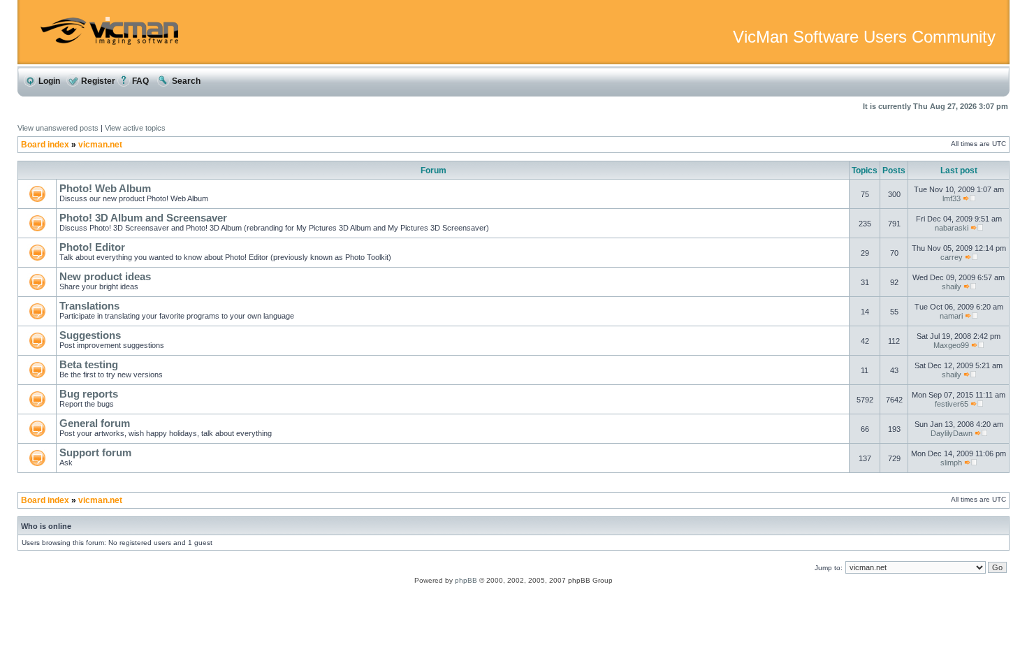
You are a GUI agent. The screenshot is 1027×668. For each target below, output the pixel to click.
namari (951, 316)
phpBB (466, 580)
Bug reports (88, 394)
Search (185, 81)
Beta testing (88, 364)
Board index (45, 145)
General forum (94, 423)
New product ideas (105, 276)
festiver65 (951, 404)
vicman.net (100, 145)
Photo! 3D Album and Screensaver (143, 218)
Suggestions (90, 335)
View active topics (135, 128)
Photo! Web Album (105, 188)
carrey (951, 257)
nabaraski (951, 228)
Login (48, 81)
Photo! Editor (92, 247)
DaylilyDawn (952, 433)
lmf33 (951, 198)
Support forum (95, 452)
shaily (951, 286)
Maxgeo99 (951, 345)
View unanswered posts (58, 128)
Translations (89, 306)
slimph (951, 462)
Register (97, 81)
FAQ (139, 81)
